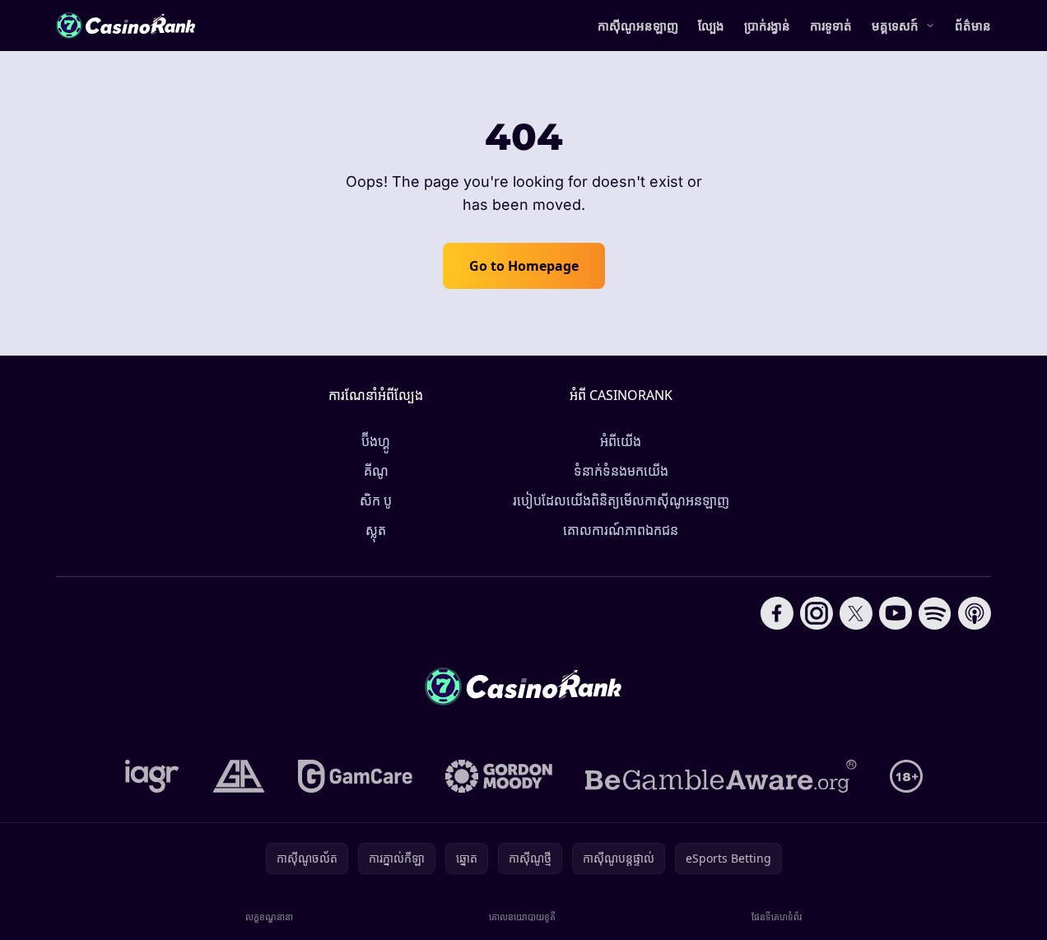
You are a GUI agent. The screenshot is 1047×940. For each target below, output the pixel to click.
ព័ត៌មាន (973, 25)
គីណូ (376, 471)
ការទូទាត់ (831, 25)
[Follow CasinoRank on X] (856, 613)
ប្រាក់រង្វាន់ (767, 25)
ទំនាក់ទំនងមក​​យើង (621, 471)
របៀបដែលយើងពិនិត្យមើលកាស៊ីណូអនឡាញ (621, 500)
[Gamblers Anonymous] (238, 776)
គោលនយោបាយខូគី (522, 916)
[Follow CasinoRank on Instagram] (816, 613)
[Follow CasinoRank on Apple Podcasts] (974, 613)
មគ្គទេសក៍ (895, 25)
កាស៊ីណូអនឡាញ (638, 25)
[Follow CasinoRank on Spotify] (935, 613)
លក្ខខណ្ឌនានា (269, 916)
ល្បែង (711, 25)
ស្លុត (375, 530)
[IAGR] (152, 776)
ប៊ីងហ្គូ (375, 441)
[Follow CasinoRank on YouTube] (895, 613)
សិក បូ (376, 500)
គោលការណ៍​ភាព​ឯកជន (620, 530)
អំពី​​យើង (620, 441)
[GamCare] (355, 776)
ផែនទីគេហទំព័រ (777, 916)
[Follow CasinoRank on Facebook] (777, 613)
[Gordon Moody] (498, 776)
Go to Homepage (524, 266)
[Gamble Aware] (721, 776)
